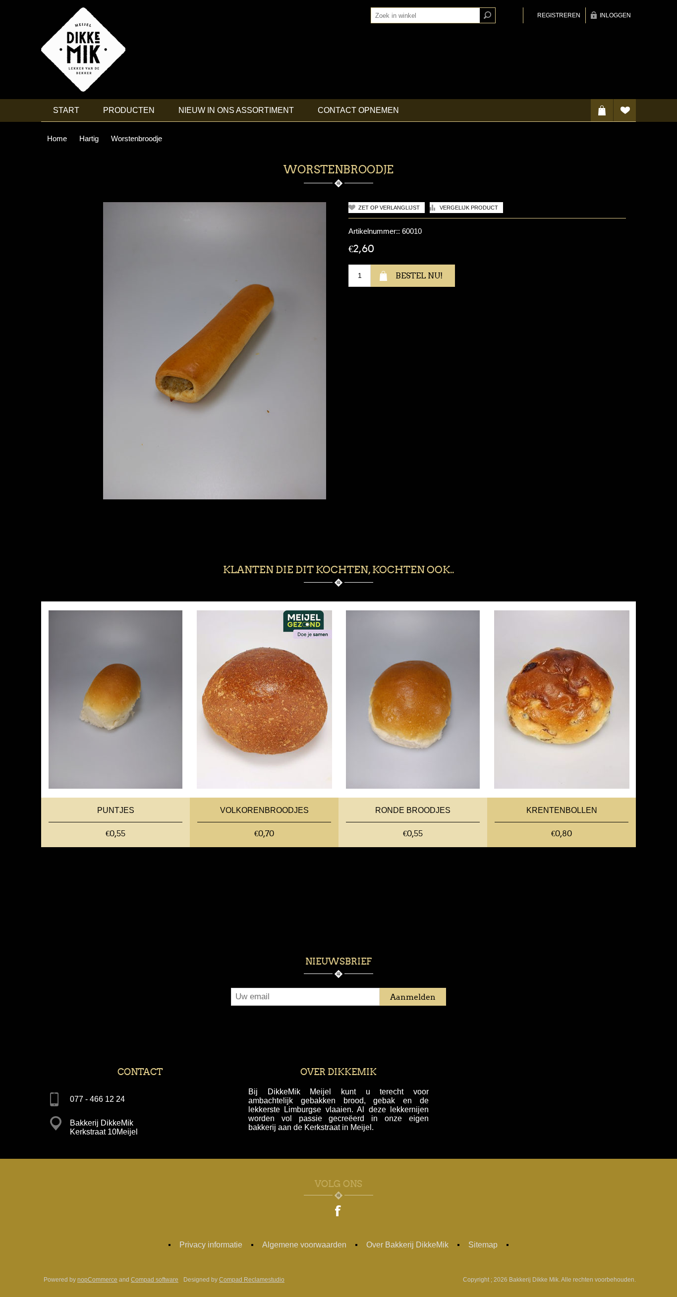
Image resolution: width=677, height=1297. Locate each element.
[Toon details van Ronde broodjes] (412, 699)
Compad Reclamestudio (251, 1279)
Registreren (558, 15)
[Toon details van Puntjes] (115, 699)
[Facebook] (338, 1211)
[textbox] (425, 15)
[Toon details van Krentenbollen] (561, 699)
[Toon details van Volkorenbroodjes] (264, 699)
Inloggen (615, 15)
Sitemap (483, 1245)
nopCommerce (97, 1279)
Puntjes (115, 810)
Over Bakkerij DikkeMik (407, 1245)
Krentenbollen (561, 810)
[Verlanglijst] (625, 110)
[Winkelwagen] (602, 110)
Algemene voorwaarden (304, 1245)
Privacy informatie (210, 1245)
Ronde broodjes (413, 810)
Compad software (154, 1279)
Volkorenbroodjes (264, 810)
